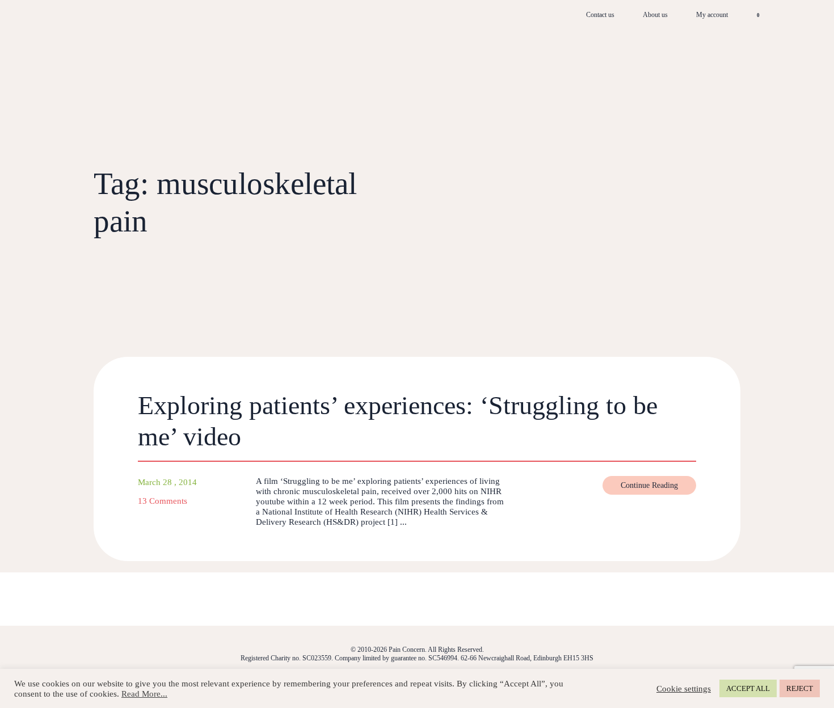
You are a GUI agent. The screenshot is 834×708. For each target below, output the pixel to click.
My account (712, 15)
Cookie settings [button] (683, 688)
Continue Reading (649, 485)
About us (655, 15)
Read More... (144, 693)
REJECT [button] (799, 688)
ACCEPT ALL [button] (748, 688)
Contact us (600, 15)
